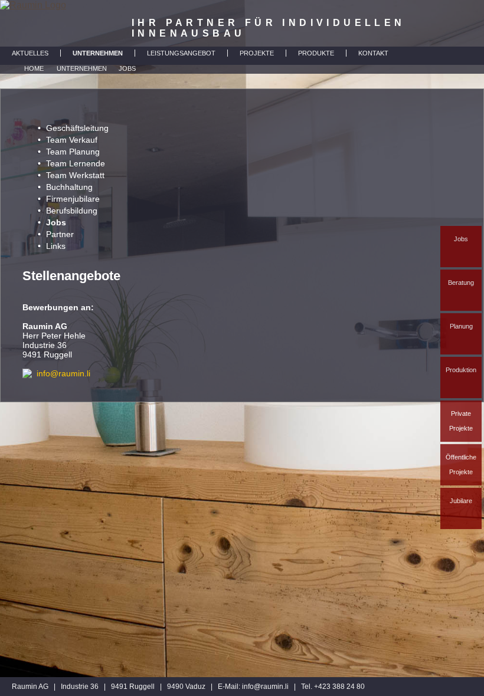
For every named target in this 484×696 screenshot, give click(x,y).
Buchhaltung (69, 187)
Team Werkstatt (75, 175)
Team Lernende (75, 163)
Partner (60, 234)
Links (56, 246)
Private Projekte (461, 421)
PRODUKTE (316, 53)
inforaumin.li (265, 686)
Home (34, 68)
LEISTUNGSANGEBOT (181, 53)
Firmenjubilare (73, 198)
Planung (461, 326)
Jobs (461, 238)
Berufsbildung (71, 210)
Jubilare (461, 500)
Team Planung (73, 151)
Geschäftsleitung (77, 128)
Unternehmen (82, 68)
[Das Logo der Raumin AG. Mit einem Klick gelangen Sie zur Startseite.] (33, 23)
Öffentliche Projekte (461, 464)
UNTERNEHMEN (98, 53)
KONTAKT (373, 53)
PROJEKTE (257, 53)
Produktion (461, 369)
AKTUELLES (30, 53)
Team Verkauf (71, 140)
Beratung (461, 282)
